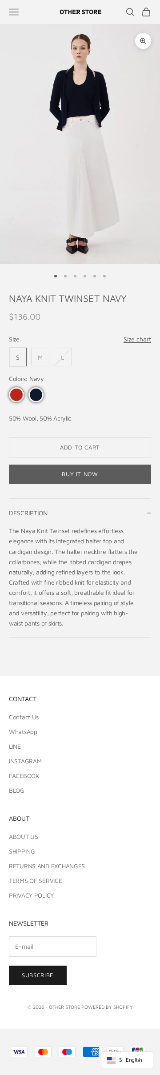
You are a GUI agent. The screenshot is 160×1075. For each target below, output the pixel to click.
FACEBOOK (24, 775)
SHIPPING (22, 851)
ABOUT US (23, 836)
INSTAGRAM (25, 761)
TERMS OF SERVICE (35, 880)
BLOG (16, 790)
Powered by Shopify (107, 1007)
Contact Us (24, 717)
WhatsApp (23, 731)
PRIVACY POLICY (31, 895)
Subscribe (38, 975)
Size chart (137, 339)
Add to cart (80, 447)
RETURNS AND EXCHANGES (47, 866)
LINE (15, 746)
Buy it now (80, 473)
